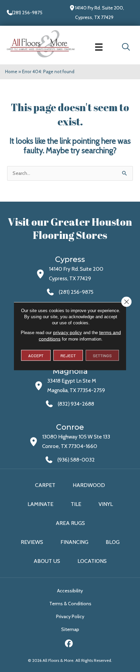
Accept (35, 355)
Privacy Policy (70, 616)
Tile (76, 504)
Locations (92, 561)
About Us (47, 561)
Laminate (40, 504)
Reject (68, 355)
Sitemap (70, 629)
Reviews (32, 542)
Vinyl (106, 504)
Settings (102, 355)
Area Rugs (70, 523)
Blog (113, 542)
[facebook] (69, 644)
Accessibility (70, 591)
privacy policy (67, 332)
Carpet (45, 485)
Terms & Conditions (70, 603)
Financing (74, 542)
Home (11, 71)
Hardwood (89, 485)
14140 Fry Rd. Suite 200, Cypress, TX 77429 (99, 12)
